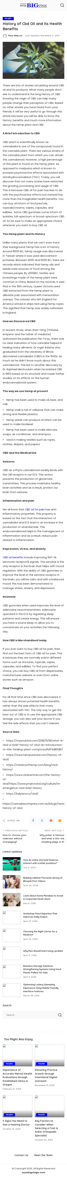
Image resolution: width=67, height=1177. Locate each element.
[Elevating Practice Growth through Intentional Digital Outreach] (49, 1055)
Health (8, 18)
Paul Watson (15, 35)
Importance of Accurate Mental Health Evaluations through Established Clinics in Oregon (17, 1077)
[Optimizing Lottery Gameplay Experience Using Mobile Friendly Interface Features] (12, 990)
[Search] (62, 5)
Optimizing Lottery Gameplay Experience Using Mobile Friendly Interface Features (40, 988)
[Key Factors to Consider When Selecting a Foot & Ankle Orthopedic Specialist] (49, 1106)
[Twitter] (42, 820)
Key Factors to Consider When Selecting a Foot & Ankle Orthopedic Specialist (46, 1128)
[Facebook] (33, 820)
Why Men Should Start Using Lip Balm (43, 951)
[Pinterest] (50, 820)
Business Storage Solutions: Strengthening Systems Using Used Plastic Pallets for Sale (42, 969)
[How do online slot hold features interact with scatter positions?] (12, 864)
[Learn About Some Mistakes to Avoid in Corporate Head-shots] (12, 899)
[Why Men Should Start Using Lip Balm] (12, 953)
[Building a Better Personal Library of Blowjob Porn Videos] (12, 881)
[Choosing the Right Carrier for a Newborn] (12, 935)
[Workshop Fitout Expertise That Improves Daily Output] (12, 917)
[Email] (59, 820)
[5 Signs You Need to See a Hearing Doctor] (17, 1106)
